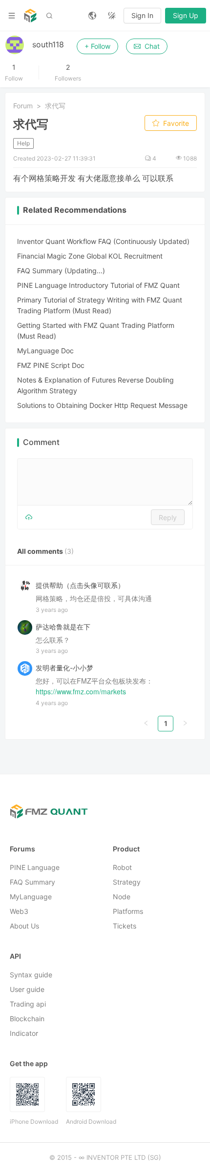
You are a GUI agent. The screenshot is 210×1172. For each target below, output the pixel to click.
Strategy (127, 882)
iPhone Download (34, 1122)
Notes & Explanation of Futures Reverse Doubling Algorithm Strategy (95, 385)
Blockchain (27, 1019)
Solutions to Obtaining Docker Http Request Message (102, 405)
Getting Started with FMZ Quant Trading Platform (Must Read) (95, 330)
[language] (92, 15)
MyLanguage (31, 897)
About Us (24, 926)
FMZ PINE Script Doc (50, 365)
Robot (122, 868)
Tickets (124, 926)
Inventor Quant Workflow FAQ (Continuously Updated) (103, 241)
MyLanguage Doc (45, 350)
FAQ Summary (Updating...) (61, 270)
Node (121, 897)
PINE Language (35, 868)
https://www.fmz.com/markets (81, 692)
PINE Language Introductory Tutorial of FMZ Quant (98, 285)
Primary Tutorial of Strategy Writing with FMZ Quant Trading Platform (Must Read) (99, 305)
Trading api (28, 1004)
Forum (23, 105)
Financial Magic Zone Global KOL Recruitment (90, 256)
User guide (27, 990)
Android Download (91, 1122)
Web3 (19, 912)
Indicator (24, 1034)
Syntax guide (31, 975)
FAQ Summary (32, 882)
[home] (30, 15)
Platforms (128, 912)
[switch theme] (112, 15)
